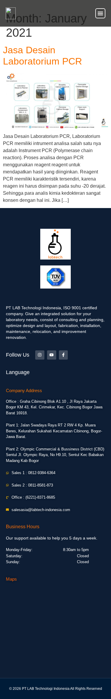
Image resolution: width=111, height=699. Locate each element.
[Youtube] (51, 355)
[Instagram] (39, 355)
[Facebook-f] (63, 355)
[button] (100, 13)
